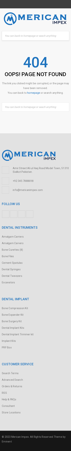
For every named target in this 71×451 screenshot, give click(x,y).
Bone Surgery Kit (12, 321)
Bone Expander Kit (12, 314)
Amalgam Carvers (12, 243)
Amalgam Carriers (13, 236)
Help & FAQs (9, 399)
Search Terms (10, 373)
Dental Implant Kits (13, 327)
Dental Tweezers (12, 275)
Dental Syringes (11, 269)
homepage (33, 92)
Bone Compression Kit (15, 308)
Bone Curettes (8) (12, 249)
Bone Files (8, 256)
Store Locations (11, 412)
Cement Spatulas (12, 262)
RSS (4, 392)
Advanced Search (12, 379)
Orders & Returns (12, 386)
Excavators (8, 282)
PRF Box (7, 347)
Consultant (8, 406)
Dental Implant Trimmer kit (18, 334)
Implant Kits (9, 340)
